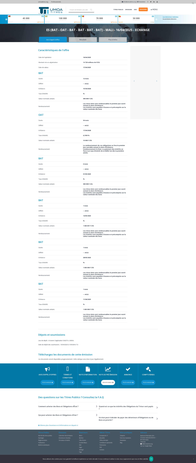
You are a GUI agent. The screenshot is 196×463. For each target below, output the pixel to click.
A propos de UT (104, 435)
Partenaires (103, 445)
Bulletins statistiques (43, 445)
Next (156, 19)
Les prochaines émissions (169, 19)
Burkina (81, 438)
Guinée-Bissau (83, 442)
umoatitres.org (43, 2)
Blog (121, 442)
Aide (135, 9)
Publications (41, 442)
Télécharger (47, 382)
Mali (80, 445)
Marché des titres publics (45, 435)
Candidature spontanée (106, 442)
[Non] (193, 459)
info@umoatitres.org (130, 2)
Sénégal (81, 450)
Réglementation (42, 440)
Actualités (102, 438)
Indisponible (107, 382)
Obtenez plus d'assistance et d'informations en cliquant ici (58, 425)
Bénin (80, 435)
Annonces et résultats (64, 438)
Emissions (128, 9)
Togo (80, 452)
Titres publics (118, 9)
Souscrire (143, 9)
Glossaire (122, 435)
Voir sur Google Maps (146, 446)
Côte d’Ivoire (82, 440)
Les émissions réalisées (170, 17)
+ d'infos (152, 22)
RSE (101, 447)
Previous (6, 19)
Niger (80, 447)
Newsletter (142, 2)
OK (151, 459)
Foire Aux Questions (125, 438)
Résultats (41, 22)
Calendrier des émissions (65, 435)
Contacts (102, 450)
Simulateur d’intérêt (64, 440)
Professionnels (56, 2)
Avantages (41, 438)
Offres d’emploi (104, 440)
